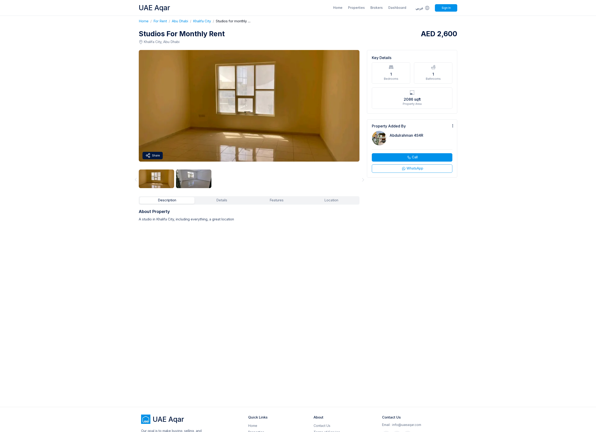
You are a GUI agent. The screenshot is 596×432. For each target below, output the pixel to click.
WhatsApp (414, 168)
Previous (135, 179)
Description (167, 200)
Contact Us (322, 426)
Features (277, 200)
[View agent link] (412, 148)
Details (221, 200)
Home (337, 8)
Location (331, 200)
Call (415, 157)
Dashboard (397, 8)
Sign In (446, 8)
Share (156, 155)
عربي (419, 8)
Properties (356, 8)
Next (363, 179)
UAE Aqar (154, 7)
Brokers (376, 8)
